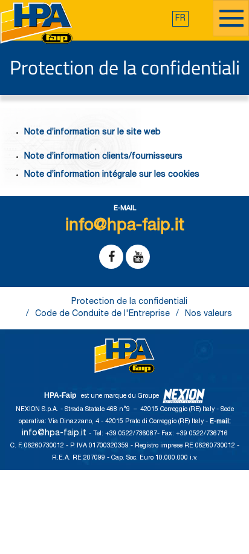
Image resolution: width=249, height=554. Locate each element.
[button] (180, 19)
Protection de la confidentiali (129, 302)
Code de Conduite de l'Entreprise (102, 314)
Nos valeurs (208, 314)
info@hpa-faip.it (55, 433)
